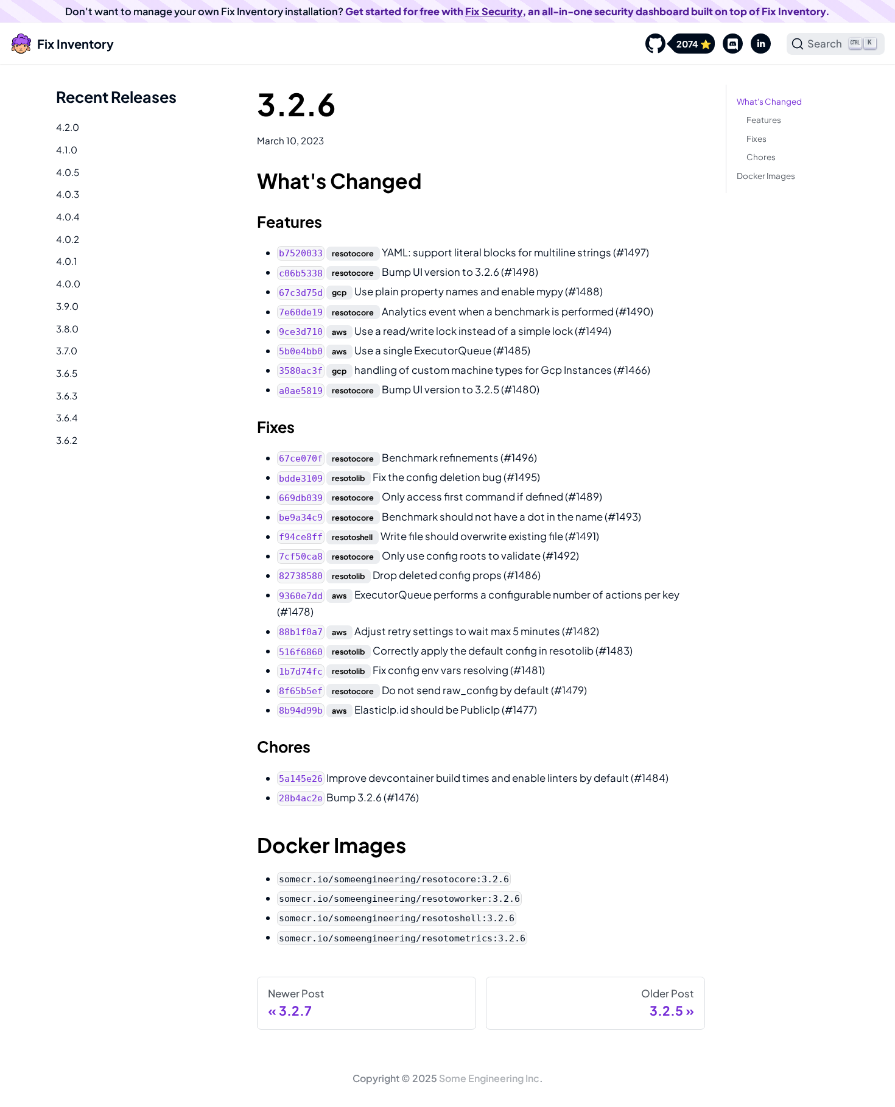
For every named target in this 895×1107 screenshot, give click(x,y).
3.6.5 (66, 373)
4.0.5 (67, 172)
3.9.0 (67, 306)
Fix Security (493, 11)
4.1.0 (66, 149)
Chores (761, 157)
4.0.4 (68, 216)
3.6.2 (66, 440)
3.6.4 (67, 417)
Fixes (756, 138)
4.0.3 (67, 194)
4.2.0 (67, 127)
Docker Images (766, 175)
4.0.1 (66, 261)
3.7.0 (66, 350)
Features (763, 119)
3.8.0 (67, 328)
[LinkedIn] (757, 44)
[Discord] (729, 44)
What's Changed (769, 101)
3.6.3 (66, 395)
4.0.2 (67, 239)
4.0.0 (68, 283)
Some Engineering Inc (489, 1078)
